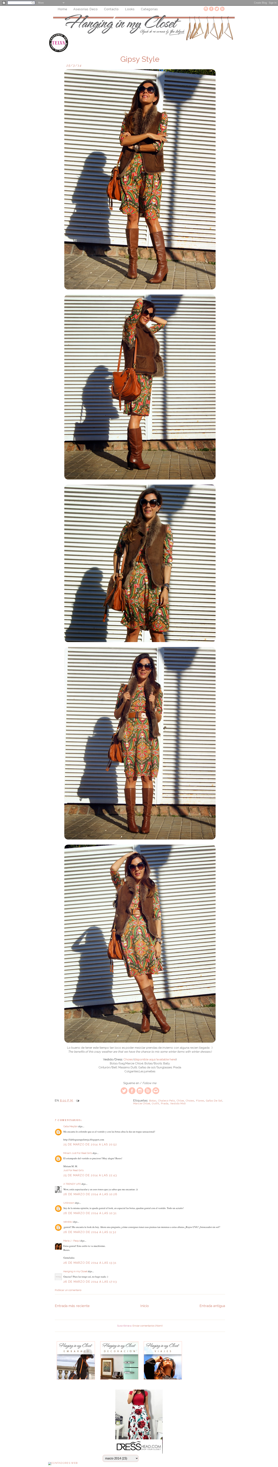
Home (62, 9)
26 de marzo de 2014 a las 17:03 (90, 1281)
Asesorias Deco (85, 9)
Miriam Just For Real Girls (77, 1153)
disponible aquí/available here (155, 1059)
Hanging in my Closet (75, 1271)
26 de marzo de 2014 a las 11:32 (89, 1232)
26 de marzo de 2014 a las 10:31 (89, 1213)
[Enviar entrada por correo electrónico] (77, 1100)
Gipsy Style (139, 59)
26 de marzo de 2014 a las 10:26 (90, 1194)
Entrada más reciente (72, 1306)
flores (200, 1100)
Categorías (149, 9)
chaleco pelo (166, 1100)
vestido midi (178, 1103)
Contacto (111, 9)
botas (152, 1100)
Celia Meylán (70, 1126)
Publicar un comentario (68, 1290)
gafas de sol (214, 1100)
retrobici (68, 1221)
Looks (130, 9)
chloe (180, 1100)
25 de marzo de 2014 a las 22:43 (90, 1175)
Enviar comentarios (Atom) (148, 1325)
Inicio (144, 1306)
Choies (128, 1059)
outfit (155, 1103)
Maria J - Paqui (71, 1240)
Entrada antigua (212, 1306)
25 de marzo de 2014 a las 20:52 (90, 1144)
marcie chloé (141, 1103)
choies (190, 1100)
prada (165, 1103)
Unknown (69, 1202)
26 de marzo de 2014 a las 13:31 (89, 1262)
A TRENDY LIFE (72, 1183)
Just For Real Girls (73, 1170)
